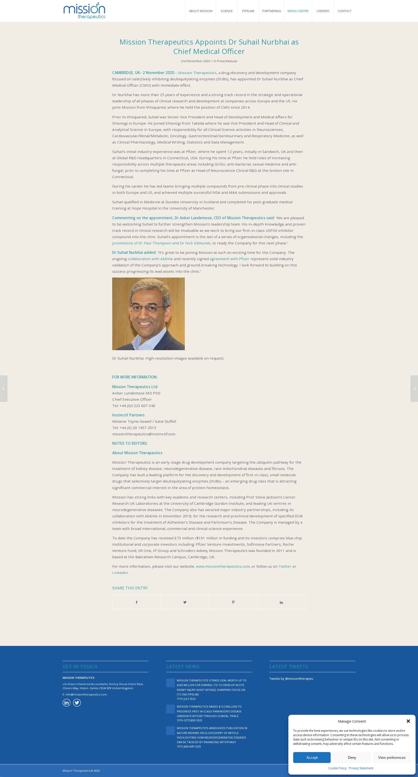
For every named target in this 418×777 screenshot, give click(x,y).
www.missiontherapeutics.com (223, 566)
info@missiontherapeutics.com (86, 694)
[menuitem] (201, 11)
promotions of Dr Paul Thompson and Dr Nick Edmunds (161, 243)
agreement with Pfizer (229, 258)
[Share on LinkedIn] (282, 602)
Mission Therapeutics (197, 72)
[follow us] (77, 703)
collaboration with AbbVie (150, 258)
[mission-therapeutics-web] (84, 11)
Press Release (227, 61)
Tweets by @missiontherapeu (291, 678)
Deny (352, 757)
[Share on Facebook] (136, 602)
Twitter (284, 566)
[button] (408, 721)
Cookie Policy (337, 768)
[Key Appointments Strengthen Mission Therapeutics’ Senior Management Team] (3, 388)
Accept (312, 757)
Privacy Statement (361, 768)
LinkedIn (120, 572)
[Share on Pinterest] (233, 602)
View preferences (392, 757)
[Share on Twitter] (185, 602)
